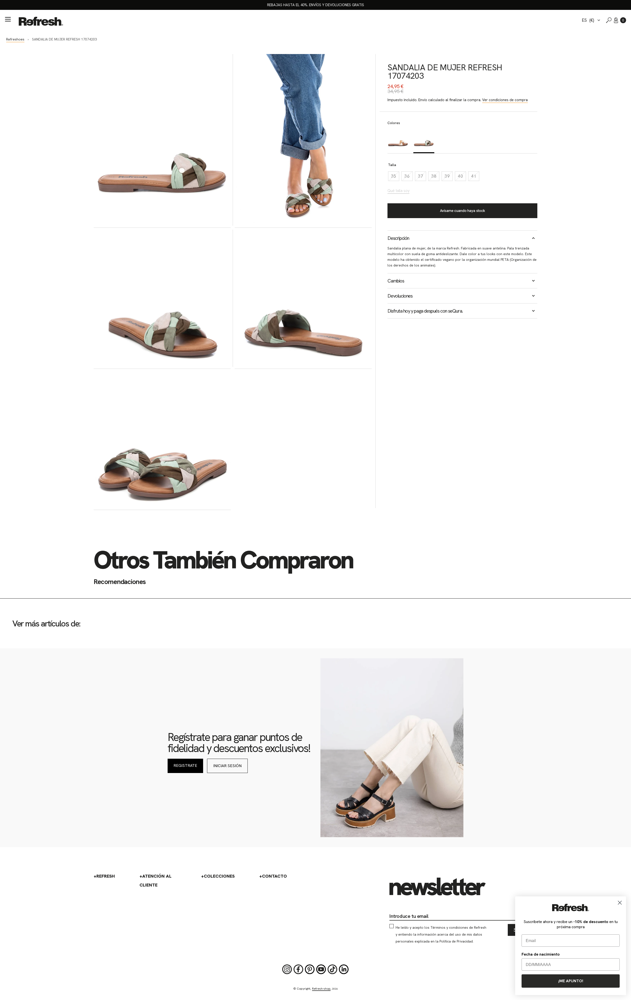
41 (475, 177)
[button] (623, 20)
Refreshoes (15, 39)
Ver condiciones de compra (505, 99)
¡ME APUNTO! (570, 980)
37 (422, 177)
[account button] (616, 20)
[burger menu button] (8, 19)
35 (395, 177)
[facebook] (298, 969)
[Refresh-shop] (41, 21)
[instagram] (287, 969)
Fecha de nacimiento (541, 954)
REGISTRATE (185, 765)
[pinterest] (310, 969)
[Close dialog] (619, 902)
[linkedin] (344, 969)
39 (448, 177)
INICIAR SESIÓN (227, 765)
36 (408, 177)
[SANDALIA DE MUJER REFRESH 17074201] (397, 140)
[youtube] (321, 969)
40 (462, 177)
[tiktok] (332, 969)
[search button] (609, 20)
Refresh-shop (321, 989)
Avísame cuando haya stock (462, 210)
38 (435, 177)
